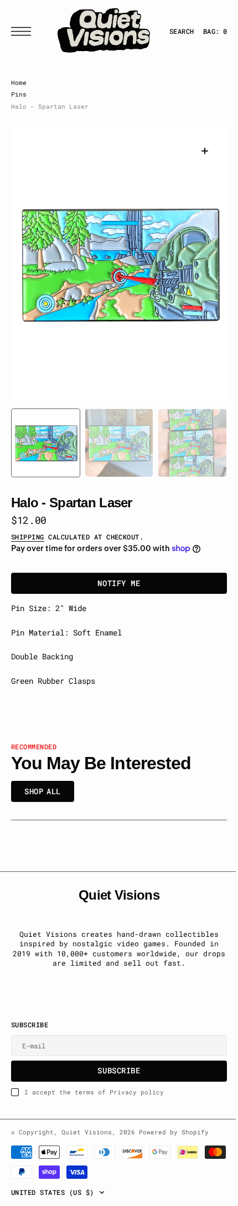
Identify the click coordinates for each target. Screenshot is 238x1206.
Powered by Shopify (174, 1132)
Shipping (27, 536)
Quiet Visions (86, 1132)
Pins (19, 94)
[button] (24, 31)
